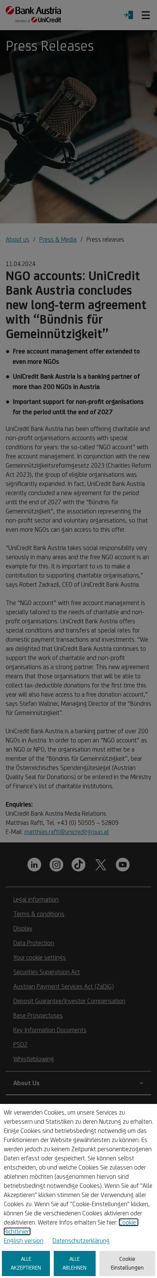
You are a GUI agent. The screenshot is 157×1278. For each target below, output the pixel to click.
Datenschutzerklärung (81, 1240)
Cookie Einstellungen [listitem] (127, 1263)
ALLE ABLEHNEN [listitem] (74, 1263)
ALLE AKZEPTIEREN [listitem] (26, 1263)
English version (23, 1240)
